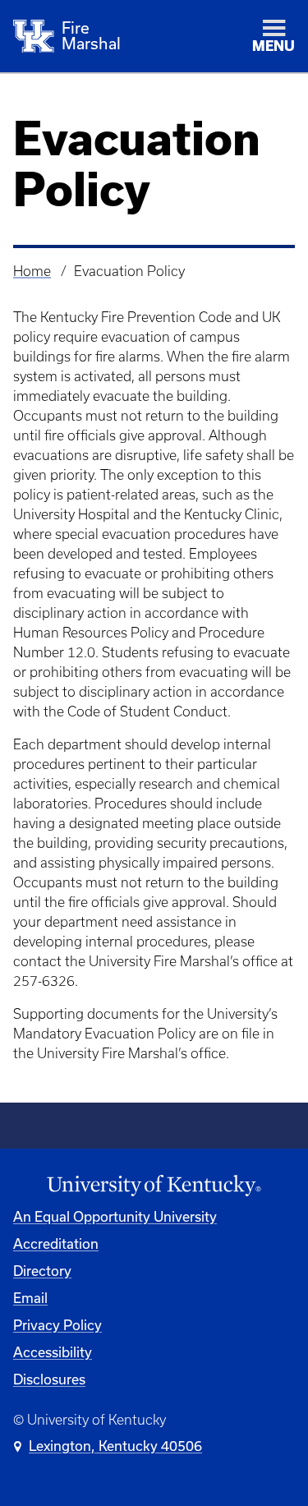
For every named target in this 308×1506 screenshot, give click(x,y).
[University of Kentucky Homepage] (154, 1186)
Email (30, 1298)
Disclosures (49, 1379)
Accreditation (56, 1244)
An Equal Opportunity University (115, 1216)
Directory (42, 1271)
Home (32, 271)
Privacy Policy (57, 1325)
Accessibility (52, 1352)
